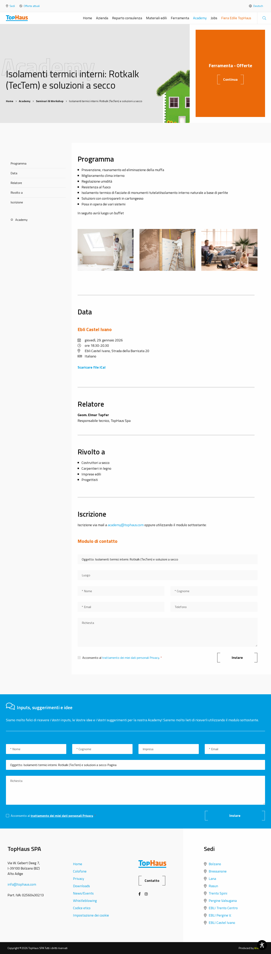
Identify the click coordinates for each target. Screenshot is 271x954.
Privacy (78, 878)
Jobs (214, 18)
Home (87, 18)
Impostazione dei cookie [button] (91, 915)
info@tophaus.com (22, 884)
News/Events (83, 893)
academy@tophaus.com (126, 525)
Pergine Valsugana (223, 900)
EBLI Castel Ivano (222, 922)
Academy (200, 18)
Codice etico (81, 908)
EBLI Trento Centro (223, 908)
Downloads (81, 886)
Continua (230, 79)
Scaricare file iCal (92, 367)
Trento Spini (218, 893)
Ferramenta (180, 18)
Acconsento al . (121, 657)
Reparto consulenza (127, 18)
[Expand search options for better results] (264, 18)
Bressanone (218, 871)
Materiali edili (156, 18)
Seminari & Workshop (49, 101)
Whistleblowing (85, 900)
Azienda (102, 18)
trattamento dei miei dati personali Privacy (130, 657)
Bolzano (215, 864)
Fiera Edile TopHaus (236, 18)
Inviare (237, 657)
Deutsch (258, 6)
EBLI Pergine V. (220, 915)
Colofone (79, 871)
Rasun (213, 886)
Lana (212, 878)
